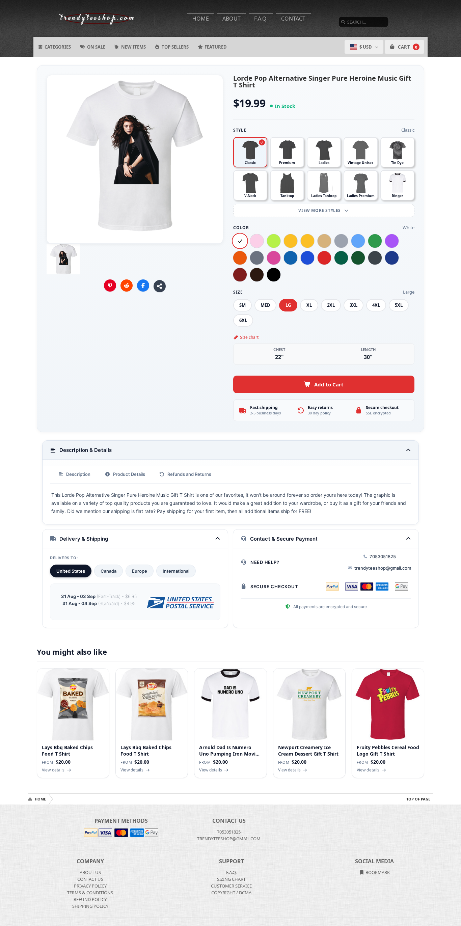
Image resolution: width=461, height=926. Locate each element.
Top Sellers (175, 47)
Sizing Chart (231, 879)
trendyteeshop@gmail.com (382, 568)
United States (70, 571)
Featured (216, 47)
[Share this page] (160, 286)
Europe (139, 571)
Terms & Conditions (90, 893)
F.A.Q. (261, 18)
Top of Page (418, 798)
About (231, 18)
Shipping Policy (90, 906)
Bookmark (377, 872)
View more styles (320, 210)
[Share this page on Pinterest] (110, 285)
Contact (293, 18)
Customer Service (231, 886)
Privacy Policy (90, 886)
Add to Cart (329, 384)
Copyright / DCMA (231, 893)
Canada (108, 571)
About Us (90, 872)
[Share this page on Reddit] (126, 285)
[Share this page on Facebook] (143, 285)
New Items (133, 47)
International (176, 571)
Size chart (249, 337)
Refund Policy (90, 899)
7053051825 (383, 556)
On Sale (96, 47)
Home (200, 18)
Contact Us (90, 879)
